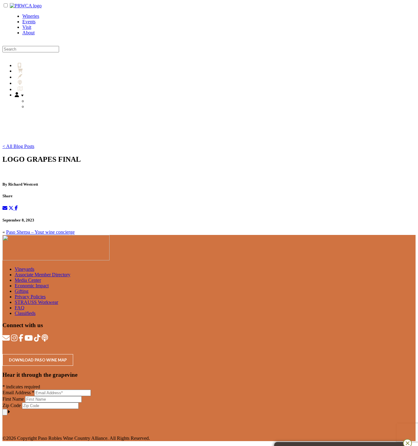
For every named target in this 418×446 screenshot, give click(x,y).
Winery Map (37, 89)
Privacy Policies (30, 296)
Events (28, 21)
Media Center (28, 280)
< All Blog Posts (18, 146)
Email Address (18, 392)
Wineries (30, 16)
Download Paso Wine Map (38, 359)
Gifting (21, 291)
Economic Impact (32, 285)
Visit (26, 27)
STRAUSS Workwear (36, 302)
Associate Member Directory (42, 274)
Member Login (44, 106)
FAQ (19, 307)
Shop (29, 71)
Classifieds (25, 313)
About (28, 32)
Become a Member (48, 101)
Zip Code (12, 405)
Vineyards (24, 269)
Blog (29, 77)
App (26, 65)
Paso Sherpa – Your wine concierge (40, 232)
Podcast (32, 83)
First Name (13, 399)
